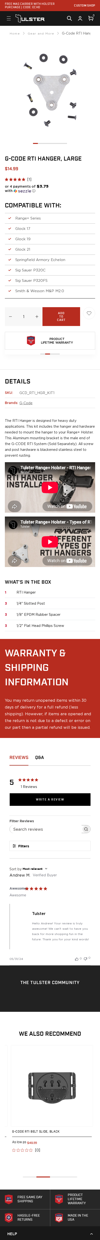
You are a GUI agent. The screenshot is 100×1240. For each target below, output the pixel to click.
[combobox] (50, 868)
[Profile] (80, 18)
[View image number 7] (64, 143)
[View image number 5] (54, 143)
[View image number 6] (59, 143)
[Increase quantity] (36, 316)
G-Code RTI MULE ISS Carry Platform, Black (57, 1131)
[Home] (30, 18)
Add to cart (61, 316)
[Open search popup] (69, 18)
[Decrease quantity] (10, 316)
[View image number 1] (35, 143)
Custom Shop (84, 5)
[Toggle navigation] (9, 18)
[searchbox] (46, 829)
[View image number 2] (40, 143)
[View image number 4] (50, 143)
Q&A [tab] (39, 757)
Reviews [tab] (18, 757)
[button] (29, 188)
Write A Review (50, 799)
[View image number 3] (45, 143)
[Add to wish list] (89, 313)
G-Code (26, 403)
